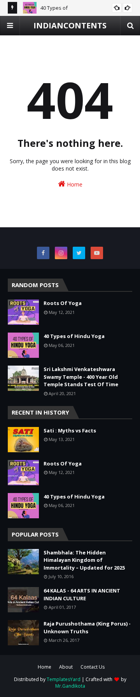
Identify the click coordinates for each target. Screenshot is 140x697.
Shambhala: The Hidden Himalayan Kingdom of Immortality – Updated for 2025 (84, 560)
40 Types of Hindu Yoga (74, 336)
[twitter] (79, 253)
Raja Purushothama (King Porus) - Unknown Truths (87, 627)
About (66, 667)
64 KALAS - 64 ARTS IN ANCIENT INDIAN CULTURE (82, 594)
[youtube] (97, 253)
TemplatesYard (63, 679)
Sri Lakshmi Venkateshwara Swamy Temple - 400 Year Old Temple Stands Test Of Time (81, 377)
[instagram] (61, 253)
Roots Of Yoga (63, 303)
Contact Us (92, 667)
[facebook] (43, 253)
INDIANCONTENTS (70, 25)
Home (73, 184)
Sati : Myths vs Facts (70, 430)
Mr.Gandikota (70, 686)
